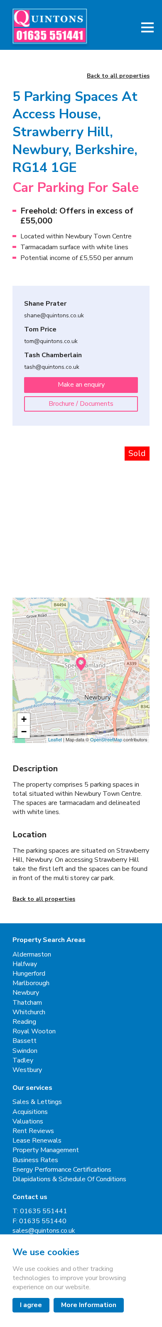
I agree (31, 1305)
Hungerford (28, 974)
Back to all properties (118, 76)
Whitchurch (28, 1012)
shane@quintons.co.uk (54, 315)
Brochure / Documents (81, 403)
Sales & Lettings (37, 1102)
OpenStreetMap (106, 739)
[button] (147, 27)
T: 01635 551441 (39, 1211)
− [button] (24, 731)
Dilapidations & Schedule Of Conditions (69, 1179)
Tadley (22, 1061)
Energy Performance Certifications (61, 1170)
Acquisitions (30, 1112)
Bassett (24, 1041)
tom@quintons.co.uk (51, 341)
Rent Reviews (33, 1131)
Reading (24, 1022)
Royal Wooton (34, 1031)
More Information (88, 1305)
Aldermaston (31, 955)
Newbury (25, 993)
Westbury (27, 1070)
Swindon (24, 1051)
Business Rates (35, 1160)
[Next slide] (135, 493)
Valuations (27, 1122)
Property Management (45, 1150)
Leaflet (55, 739)
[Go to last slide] (27, 493)
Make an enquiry (81, 384)
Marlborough (30, 983)
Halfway (24, 964)
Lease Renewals (36, 1141)
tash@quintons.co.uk (51, 367)
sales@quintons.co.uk (43, 1231)
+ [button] (24, 719)
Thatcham (27, 1003)
